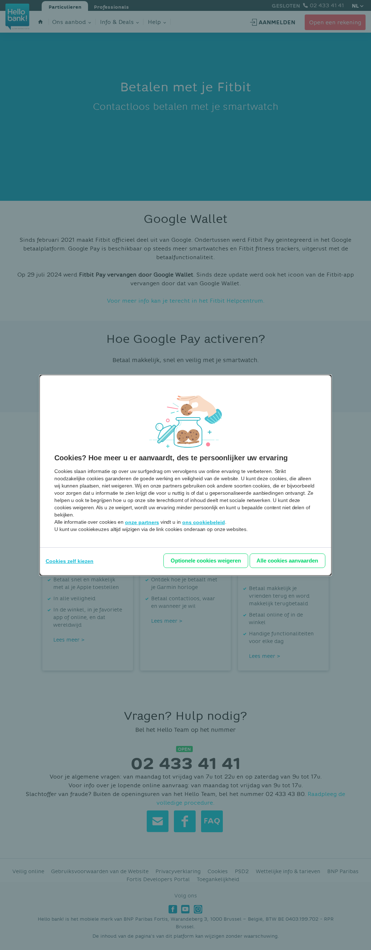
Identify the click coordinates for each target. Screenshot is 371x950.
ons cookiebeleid (203, 522)
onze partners (142, 522)
